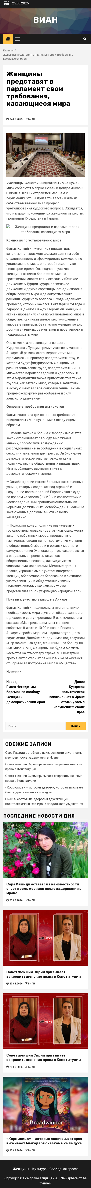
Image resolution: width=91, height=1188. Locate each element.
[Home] (8, 39)
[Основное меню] (19, 39)
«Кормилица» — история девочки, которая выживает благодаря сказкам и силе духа (44, 1141)
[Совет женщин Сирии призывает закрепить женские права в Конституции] (45, 938)
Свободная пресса (64, 1169)
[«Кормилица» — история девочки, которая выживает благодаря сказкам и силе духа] (45, 1105)
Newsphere (69, 1178)
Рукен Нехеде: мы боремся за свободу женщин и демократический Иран (25, 692)
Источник (13, 671)
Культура (39, 1169)
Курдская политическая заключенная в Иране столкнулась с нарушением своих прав (67, 697)
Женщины (21, 1169)
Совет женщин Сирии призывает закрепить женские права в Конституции (43, 974)
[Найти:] (35, 726)
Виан (45, 20)
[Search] (84, 39)
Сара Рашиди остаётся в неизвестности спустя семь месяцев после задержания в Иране (43, 888)
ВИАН (31, 119)
